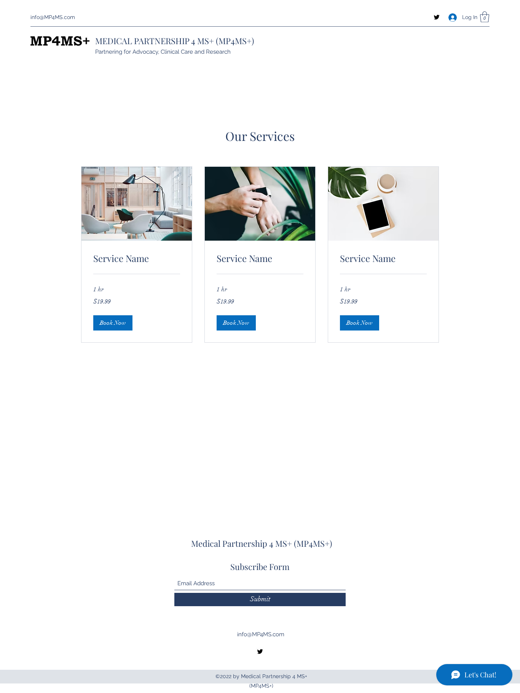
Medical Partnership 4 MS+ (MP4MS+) (261, 543)
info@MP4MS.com (52, 17)
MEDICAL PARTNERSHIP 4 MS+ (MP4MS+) (174, 40)
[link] (136, 258)
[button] (484, 16)
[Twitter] (436, 17)
